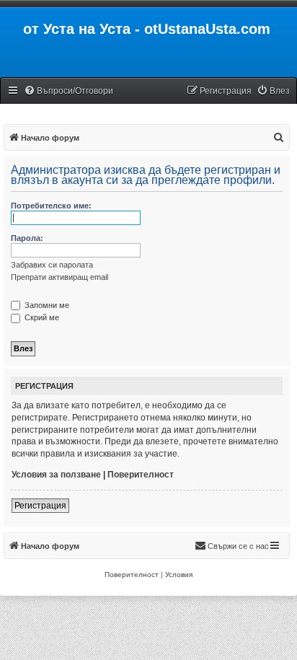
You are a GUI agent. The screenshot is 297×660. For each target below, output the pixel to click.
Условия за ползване (56, 475)
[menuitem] (68, 91)
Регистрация (40, 506)
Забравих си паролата (52, 264)
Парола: (27, 238)
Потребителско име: (51, 205)
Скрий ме (40, 317)
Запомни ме (45, 305)
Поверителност (140, 475)
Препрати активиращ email (59, 277)
